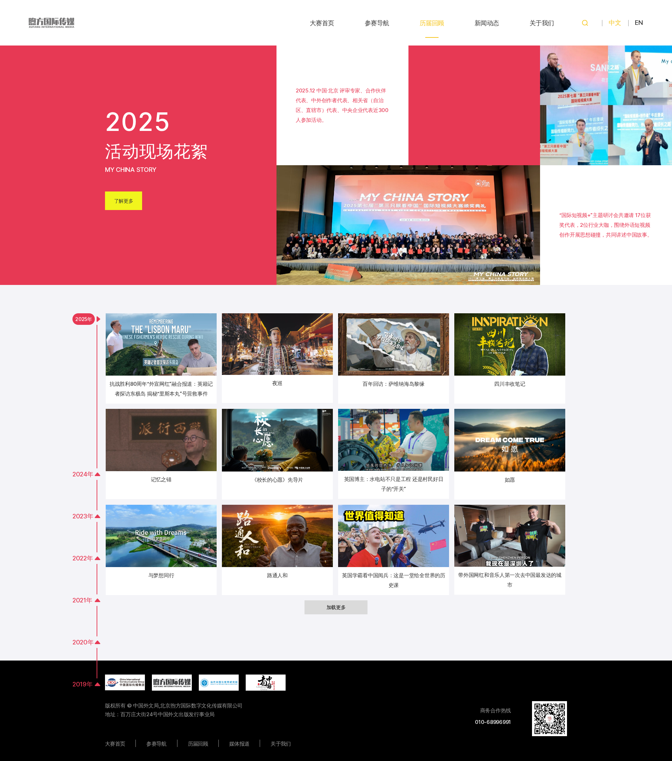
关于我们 (542, 23)
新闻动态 (487, 23)
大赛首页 (322, 23)
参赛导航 (377, 23)
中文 (615, 22)
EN (639, 22)
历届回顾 (432, 23)
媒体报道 (239, 743)
